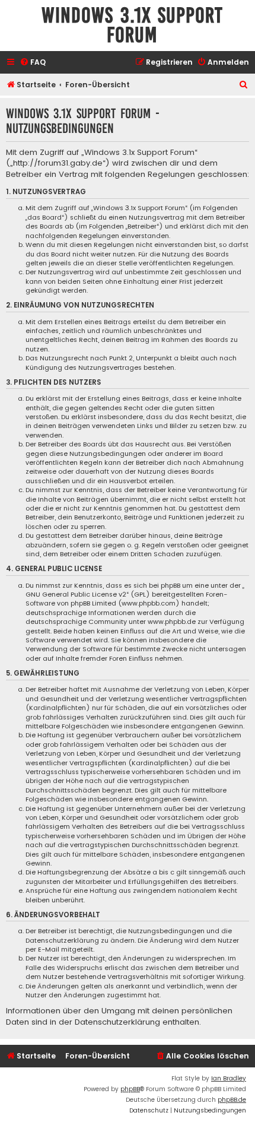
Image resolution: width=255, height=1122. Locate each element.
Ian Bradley (228, 1078)
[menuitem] (33, 63)
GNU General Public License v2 (76, 594)
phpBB (130, 1089)
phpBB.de (232, 1099)
